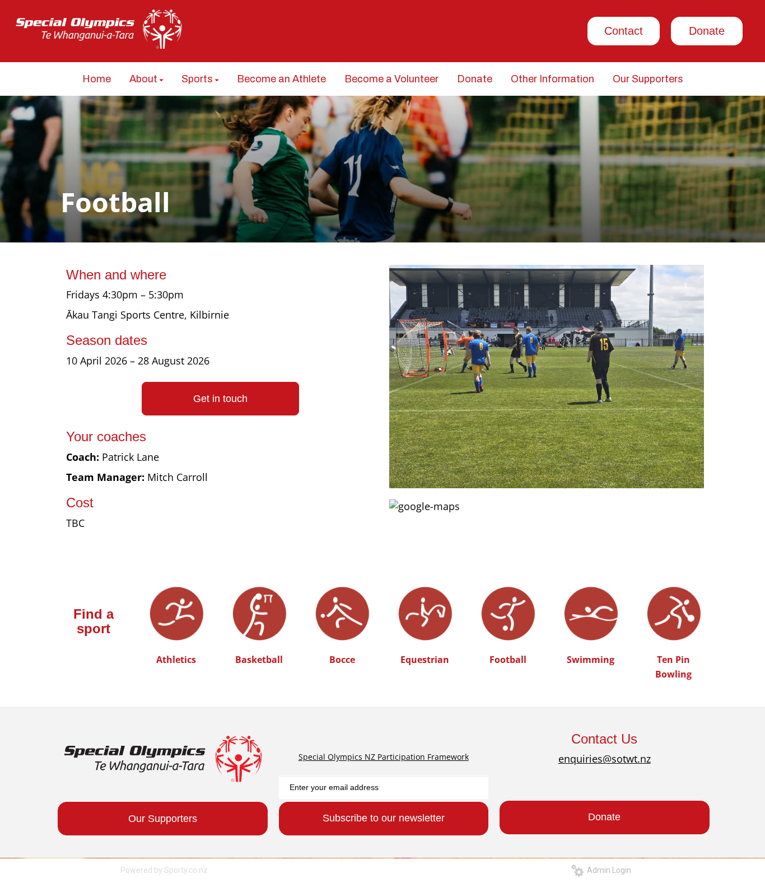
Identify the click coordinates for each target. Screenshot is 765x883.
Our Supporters (162, 818)
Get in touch (220, 398)
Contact (623, 31)
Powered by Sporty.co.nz (164, 870)
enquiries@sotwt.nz (604, 758)
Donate (707, 31)
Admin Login (607, 870)
